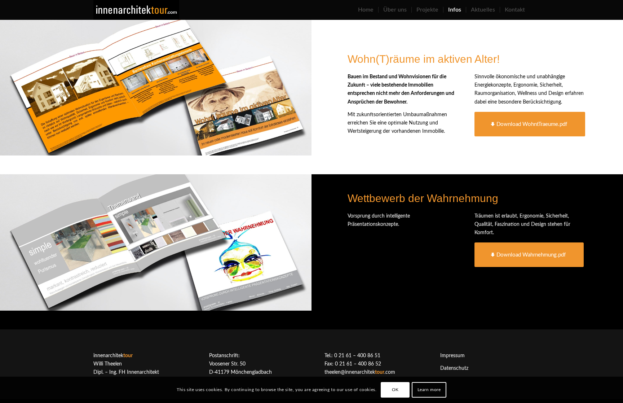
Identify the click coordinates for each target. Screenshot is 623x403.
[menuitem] (365, 10)
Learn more (429, 389)
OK (395, 389)
